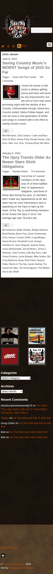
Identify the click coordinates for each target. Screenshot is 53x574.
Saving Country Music (14, 564)
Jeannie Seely (37, 245)
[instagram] (14, 46)
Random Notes (20, 171)
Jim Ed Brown (29, 249)
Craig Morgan (38, 237)
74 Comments (38, 171)
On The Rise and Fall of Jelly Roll (32, 418)
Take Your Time (16, 143)
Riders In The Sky (18, 264)
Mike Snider (40, 256)
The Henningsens (28, 268)
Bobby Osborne (40, 230)
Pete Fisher (30, 260)
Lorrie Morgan (26, 256)
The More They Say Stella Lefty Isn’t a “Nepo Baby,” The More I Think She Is (24, 409)
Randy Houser (37, 139)
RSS (24, 46)
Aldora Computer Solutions (21, 568)
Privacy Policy (9, 547)
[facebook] (8, 46)
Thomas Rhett (32, 143)
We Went (44, 143)
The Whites (43, 268)
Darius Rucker (9, 241)
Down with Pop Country (24, 77)
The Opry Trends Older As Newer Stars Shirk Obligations (26, 162)
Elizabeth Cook (25, 241)
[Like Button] (5, 131)
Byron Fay (21, 233)
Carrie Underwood (36, 233)
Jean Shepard (22, 245)
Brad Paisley (8, 233)
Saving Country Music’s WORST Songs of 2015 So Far (26, 67)
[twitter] (3, 46)
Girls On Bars (9, 139)
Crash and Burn (39, 135)
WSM (16, 271)
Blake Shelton (24, 230)
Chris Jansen (23, 135)
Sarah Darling (35, 264)
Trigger (5, 77)
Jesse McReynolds (11, 249)
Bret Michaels (9, 135)
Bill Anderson (9, 230)
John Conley (18, 252)
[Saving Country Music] (17, 38)
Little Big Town (33, 252)
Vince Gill (7, 271)
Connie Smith (23, 237)
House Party (23, 139)
